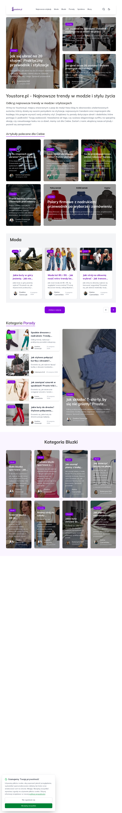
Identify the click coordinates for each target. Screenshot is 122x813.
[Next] (113, 310)
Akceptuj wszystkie (28, 806)
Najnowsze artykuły (43, 9)
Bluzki (63, 9)
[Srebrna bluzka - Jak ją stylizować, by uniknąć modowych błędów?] (18, 524)
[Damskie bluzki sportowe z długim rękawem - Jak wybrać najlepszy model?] (47, 474)
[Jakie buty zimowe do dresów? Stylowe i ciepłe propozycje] (75, 524)
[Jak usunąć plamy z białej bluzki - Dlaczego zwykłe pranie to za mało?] (75, 474)
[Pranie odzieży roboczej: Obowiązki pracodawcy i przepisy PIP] (23, 205)
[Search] (103, 9)
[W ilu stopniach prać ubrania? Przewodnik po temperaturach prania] (23, 160)
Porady (72, 9)
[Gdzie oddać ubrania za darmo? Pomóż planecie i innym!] (61, 160)
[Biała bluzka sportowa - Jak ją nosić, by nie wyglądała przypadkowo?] (18, 474)
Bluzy (90, 9)
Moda (56, 9)
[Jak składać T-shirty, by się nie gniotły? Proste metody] (89, 377)
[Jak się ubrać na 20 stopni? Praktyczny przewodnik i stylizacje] (33, 53)
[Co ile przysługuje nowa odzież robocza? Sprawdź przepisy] (98, 160)
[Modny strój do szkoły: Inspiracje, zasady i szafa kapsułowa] (47, 524)
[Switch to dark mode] (109, 9)
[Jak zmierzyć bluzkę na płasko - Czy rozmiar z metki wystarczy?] (103, 474)
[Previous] (106, 310)
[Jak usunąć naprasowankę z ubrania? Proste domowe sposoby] (103, 524)
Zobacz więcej (54, 310)
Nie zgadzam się (28, 800)
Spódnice (81, 9)
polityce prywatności (37, 794)
